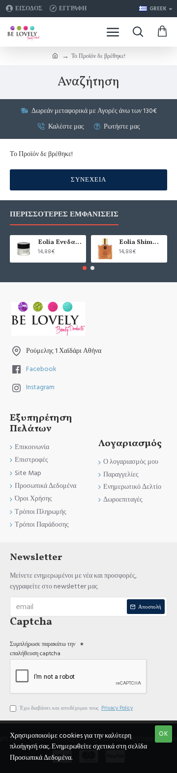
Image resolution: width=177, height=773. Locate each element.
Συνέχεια (88, 179)
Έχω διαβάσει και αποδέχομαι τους (76, 708)
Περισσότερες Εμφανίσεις (64, 214)
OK (163, 733)
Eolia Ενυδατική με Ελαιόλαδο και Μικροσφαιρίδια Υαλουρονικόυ (60, 243)
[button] (85, 268)
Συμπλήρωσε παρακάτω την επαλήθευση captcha (42, 649)
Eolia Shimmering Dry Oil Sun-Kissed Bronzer (141, 243)
